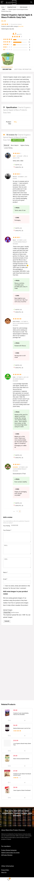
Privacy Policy (5, 870)
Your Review (7, 530)
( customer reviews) (16, 24)
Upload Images (7, 610)
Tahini (3, 9)
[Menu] (2, 2)
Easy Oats (20, 26)
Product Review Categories (9, 850)
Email (5, 579)
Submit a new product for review (10, 852)
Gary (14, 156)
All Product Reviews (6, 855)
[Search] (31, 2)
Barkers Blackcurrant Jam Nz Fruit (21, 728)
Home (2, 7)
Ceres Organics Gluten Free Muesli (22, 790)
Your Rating (6, 525)
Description (7, 69)
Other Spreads (23, 7)
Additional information (22, 69)
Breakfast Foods (12, 7)
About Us (3, 872)
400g (15, 122)
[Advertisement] (17, 644)
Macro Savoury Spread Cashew (21, 758)
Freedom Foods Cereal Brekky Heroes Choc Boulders (21, 713)
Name (5, 572)
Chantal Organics (5, 28)
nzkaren (15, 467)
